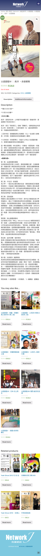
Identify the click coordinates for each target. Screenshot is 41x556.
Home (3, 11)
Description (8, 99)
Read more (6, 324)
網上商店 (9, 11)
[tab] (8, 99)
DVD (22, 93)
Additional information (23, 99)
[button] (38, 3)
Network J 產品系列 (19, 11)
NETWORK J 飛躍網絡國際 (26, 546)
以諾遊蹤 (30, 11)
